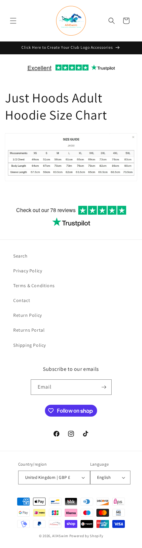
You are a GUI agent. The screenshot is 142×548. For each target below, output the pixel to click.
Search (20, 256)
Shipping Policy (29, 345)
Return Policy (27, 315)
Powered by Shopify (86, 536)
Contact (21, 300)
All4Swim (60, 536)
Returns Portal (29, 330)
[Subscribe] (104, 387)
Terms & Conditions (34, 285)
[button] (13, 21)
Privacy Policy (27, 271)
